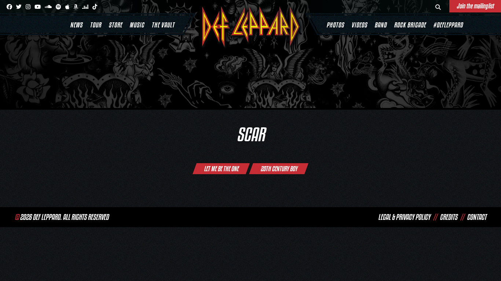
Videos (359, 25)
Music (136, 25)
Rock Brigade (410, 25)
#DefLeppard (448, 25)
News (76, 25)
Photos (335, 25)
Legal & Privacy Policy (404, 217)
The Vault (163, 25)
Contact (476, 217)
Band (380, 25)
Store (115, 25)
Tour (95, 25)
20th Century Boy (278, 169)
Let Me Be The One (221, 169)
